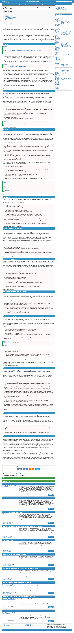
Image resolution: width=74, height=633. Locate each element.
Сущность (7, 12)
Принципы (7, 16)
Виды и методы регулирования (11, 20)
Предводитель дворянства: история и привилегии (20, 343)
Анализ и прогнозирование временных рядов (14, 610)
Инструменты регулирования (10, 17)
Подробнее (51, 494)
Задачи (6, 15)
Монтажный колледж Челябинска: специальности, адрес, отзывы (20, 596)
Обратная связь (6, 625)
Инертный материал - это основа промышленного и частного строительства (22, 526)
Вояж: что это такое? (8, 540)
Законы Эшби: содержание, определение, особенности (17, 498)
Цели (6, 14)
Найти (70, 1)
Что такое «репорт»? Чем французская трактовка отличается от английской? (25, 50)
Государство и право (60, 6)
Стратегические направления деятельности (13, 21)
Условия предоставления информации (10, 632)
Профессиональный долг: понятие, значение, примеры (17, 582)
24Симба (6, 1)
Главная (28, 1)
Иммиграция (59, 8)
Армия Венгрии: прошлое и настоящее (17, 124)
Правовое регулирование (10, 23)
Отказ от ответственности (23, 632)
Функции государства (9, 18)
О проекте (32, 1)
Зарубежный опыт (8, 24)
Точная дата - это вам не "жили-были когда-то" (15, 484)
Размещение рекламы (29, 625)
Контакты (37, 1)
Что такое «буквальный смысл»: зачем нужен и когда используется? (20, 568)
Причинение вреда (60, 7)
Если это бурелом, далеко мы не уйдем (13, 512)
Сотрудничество (28, 624)
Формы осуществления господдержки (12, 19)
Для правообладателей (29, 626)
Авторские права (59, 10)
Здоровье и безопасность (7, 495)
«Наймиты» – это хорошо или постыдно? (18, 66)
